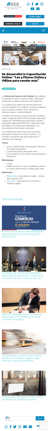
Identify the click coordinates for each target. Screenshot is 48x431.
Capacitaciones (9, 89)
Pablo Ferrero (12, 176)
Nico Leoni (11, 181)
